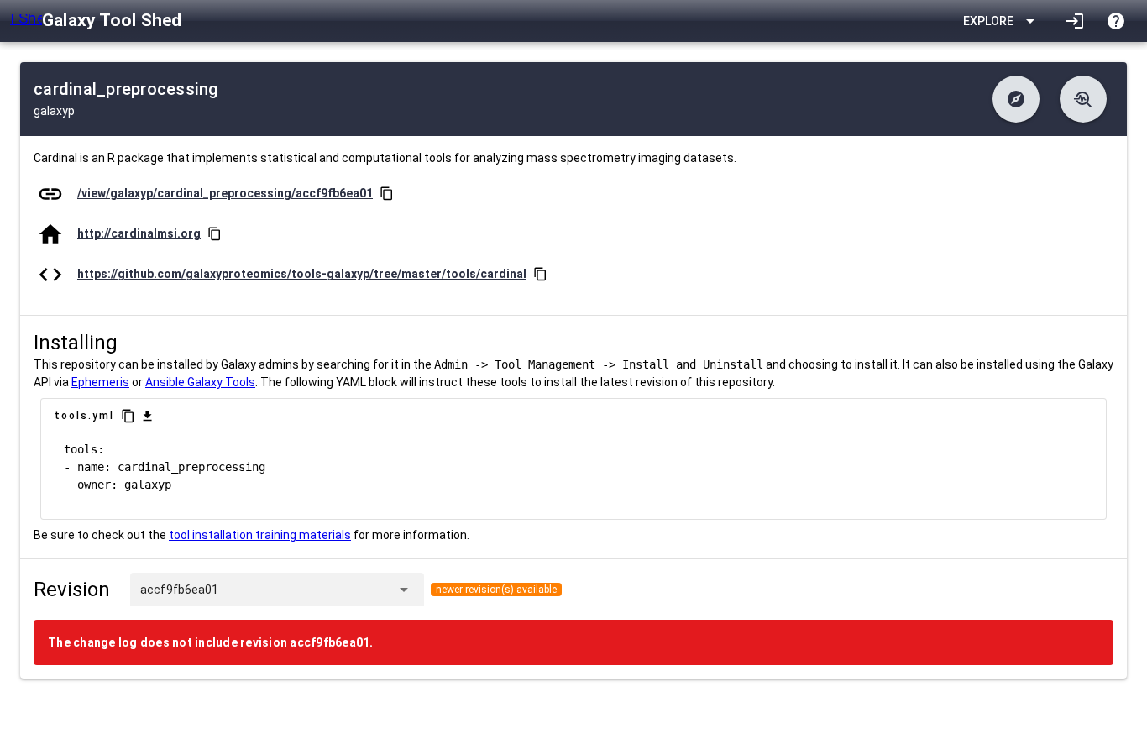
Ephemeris (100, 382)
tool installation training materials (260, 535)
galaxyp (54, 111)
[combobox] (304, 589)
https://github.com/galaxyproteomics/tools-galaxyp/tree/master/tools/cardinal (301, 273)
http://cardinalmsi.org (139, 233)
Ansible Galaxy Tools (200, 382)
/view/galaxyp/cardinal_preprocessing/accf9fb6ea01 (225, 193)
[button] (1016, 99)
